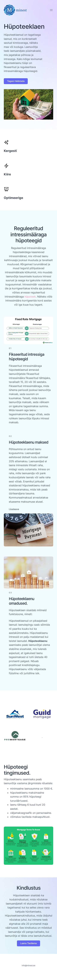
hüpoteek (30, 296)
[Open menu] (51, 10)
